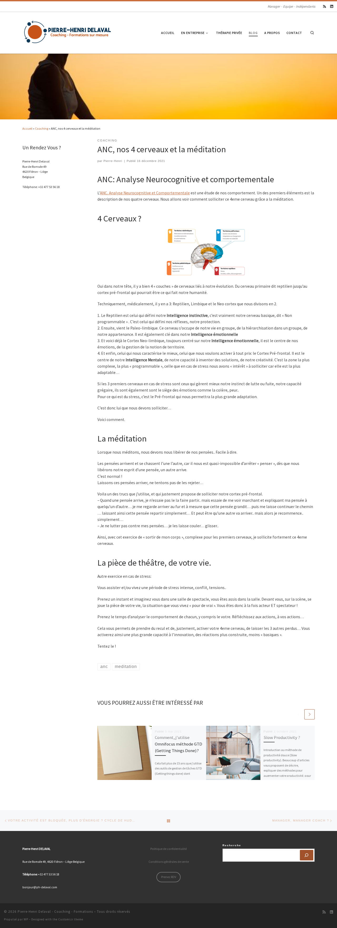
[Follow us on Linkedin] (331, 6)
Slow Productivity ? (282, 737)
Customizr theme (70, 919)
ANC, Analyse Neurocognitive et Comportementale (145, 192)
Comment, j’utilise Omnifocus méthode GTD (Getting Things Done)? (178, 743)
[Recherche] (306, 855)
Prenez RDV (168, 877)
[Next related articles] (309, 714)
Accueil (27, 128)
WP (26, 919)
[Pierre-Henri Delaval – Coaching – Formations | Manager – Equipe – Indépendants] (67, 32)
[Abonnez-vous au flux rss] (324, 6)
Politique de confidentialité (168, 849)
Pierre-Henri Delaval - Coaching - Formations (55, 911)
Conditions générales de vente (168, 862)
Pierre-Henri (112, 161)
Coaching (41, 128)
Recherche (231, 845)
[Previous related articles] (298, 714)
